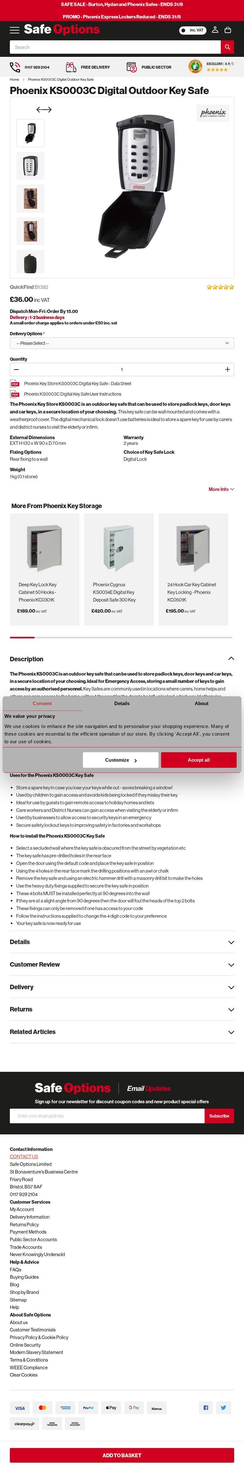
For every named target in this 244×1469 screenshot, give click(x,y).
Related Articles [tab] (33, 1032)
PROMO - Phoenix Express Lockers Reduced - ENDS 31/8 (122, 17)
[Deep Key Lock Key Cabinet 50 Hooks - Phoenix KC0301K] (44, 546)
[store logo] (62, 30)
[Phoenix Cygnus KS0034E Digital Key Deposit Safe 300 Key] (119, 546)
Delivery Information (30, 1217)
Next (226, 508)
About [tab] (202, 703)
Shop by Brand (24, 1292)
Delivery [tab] (21, 987)
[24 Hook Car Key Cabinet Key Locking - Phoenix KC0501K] (193, 546)
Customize (117, 760)
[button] (30, 133)
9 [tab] (220, 637)
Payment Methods (28, 1232)
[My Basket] (227, 30)
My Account (22, 1209)
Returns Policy (24, 1224)
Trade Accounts (26, 1247)
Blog (14, 1285)
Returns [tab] (21, 1009)
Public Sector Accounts (33, 1239)
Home (15, 79)
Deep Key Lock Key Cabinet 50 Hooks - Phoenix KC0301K (38, 591)
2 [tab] (47, 637)
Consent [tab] (42, 703)
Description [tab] (26, 659)
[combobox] (115, 47)
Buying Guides (24, 1277)
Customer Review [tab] (35, 964)
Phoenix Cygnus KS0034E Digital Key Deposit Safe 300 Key (114, 591)
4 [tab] (96, 637)
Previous (19, 508)
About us (19, 1322)
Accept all (199, 760)
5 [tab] (121, 637)
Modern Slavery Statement (36, 1352)
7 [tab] (170, 637)
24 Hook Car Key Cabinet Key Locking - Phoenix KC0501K (191, 591)
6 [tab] (145, 637)
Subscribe (219, 1116)
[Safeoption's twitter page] (223, 1408)
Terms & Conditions (29, 1360)
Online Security (25, 1345)
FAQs (15, 1270)
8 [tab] (195, 637)
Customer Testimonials (33, 1330)
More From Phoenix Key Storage (56, 506)
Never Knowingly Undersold (37, 1254)
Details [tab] (122, 703)
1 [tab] (22, 637)
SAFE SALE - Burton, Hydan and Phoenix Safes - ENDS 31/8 (122, 4)
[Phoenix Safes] (213, 113)
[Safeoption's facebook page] (206, 1408)
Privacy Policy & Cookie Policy (39, 1337)
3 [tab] (71, 637)
